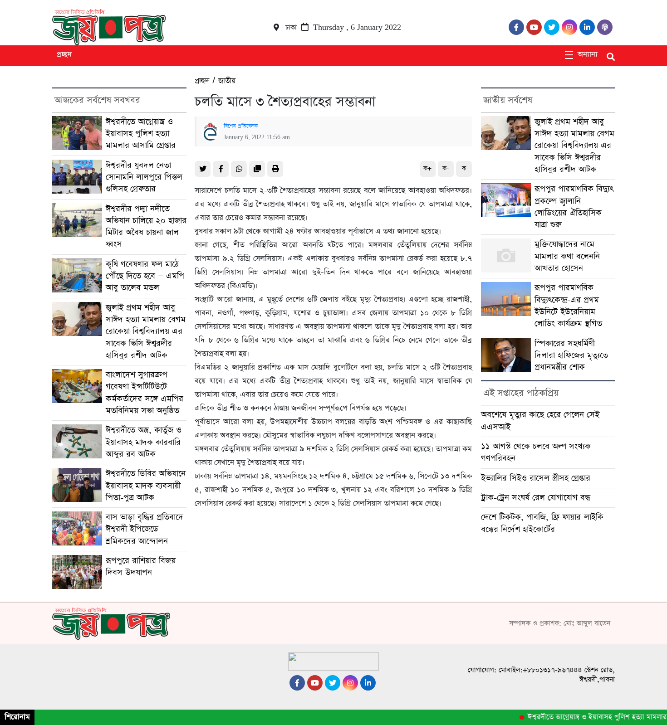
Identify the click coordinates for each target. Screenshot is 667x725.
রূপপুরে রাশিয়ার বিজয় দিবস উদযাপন (141, 566)
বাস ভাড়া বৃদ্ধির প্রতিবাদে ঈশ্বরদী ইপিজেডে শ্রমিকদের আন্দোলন (144, 529)
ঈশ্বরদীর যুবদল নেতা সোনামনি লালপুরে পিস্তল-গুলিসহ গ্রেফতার (146, 177)
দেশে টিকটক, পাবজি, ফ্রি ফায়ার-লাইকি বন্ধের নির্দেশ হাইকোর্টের (542, 523)
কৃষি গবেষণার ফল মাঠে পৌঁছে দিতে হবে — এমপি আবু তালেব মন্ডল (145, 276)
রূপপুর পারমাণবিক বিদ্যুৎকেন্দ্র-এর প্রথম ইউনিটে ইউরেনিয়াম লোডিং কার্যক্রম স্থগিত (568, 305)
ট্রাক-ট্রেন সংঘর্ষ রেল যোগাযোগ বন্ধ (535, 497)
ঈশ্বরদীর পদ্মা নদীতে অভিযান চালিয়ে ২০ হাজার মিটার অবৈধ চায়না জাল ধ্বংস (146, 226)
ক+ (427, 168)
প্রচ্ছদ (64, 54)
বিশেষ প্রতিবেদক (241, 126)
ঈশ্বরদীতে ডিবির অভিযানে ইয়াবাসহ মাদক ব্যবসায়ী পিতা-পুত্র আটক (146, 485)
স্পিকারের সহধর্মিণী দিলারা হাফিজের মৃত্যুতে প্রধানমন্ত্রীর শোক (571, 355)
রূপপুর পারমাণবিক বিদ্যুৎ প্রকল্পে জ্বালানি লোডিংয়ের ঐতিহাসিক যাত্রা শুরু (574, 206)
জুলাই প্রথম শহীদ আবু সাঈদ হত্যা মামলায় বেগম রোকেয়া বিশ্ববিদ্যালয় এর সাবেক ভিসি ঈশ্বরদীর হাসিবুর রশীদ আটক (146, 331)
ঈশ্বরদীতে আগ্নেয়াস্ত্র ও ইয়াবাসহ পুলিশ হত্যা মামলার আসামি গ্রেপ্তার (141, 133)
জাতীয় (226, 81)
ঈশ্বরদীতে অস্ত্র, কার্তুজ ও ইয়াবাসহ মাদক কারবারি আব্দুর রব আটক (143, 442)
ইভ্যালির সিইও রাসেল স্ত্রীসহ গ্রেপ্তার (535, 478)
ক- (445, 168)
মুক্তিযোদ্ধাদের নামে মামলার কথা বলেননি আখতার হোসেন (567, 256)
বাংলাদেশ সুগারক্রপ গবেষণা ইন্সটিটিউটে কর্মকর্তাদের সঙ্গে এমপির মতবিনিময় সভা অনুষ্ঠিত (144, 392)
